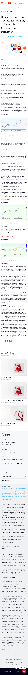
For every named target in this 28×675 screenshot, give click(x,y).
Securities (21, 36)
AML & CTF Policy (19, 657)
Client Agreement (9, 657)
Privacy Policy (20, 662)
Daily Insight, (16, 36)
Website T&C (11, 664)
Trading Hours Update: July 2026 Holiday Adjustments (12, 423)
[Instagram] (7, 341)
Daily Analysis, (10, 36)
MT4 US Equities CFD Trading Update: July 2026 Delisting (12, 400)
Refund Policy (19, 659)
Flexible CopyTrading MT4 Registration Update (10, 377)
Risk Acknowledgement (10, 662)
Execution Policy (9, 659)
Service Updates (9, 11)
